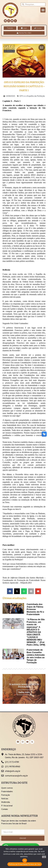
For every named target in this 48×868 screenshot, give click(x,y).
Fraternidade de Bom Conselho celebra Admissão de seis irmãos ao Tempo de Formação (36, 656)
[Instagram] (8, 20)
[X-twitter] (15, 20)
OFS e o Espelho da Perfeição (32, 96)
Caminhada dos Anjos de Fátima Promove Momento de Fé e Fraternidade (35, 609)
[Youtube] (12, 20)
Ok (25, 860)
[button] (42, 9)
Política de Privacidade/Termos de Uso (24, 864)
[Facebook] (5, 20)
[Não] (44, 857)
